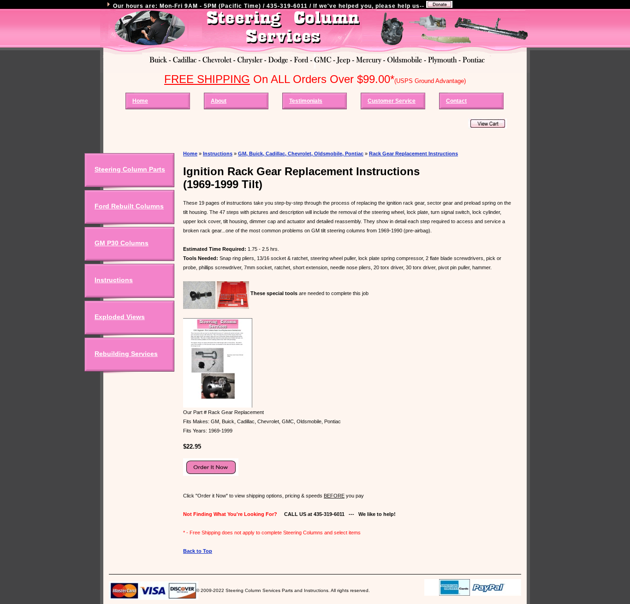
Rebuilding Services (126, 353)
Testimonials (305, 101)
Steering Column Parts (130, 169)
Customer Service (392, 101)
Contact (456, 101)
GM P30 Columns (122, 243)
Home (140, 101)
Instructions (114, 280)
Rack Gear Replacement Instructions (413, 153)
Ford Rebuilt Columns (129, 206)
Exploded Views (120, 316)
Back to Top (197, 551)
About (218, 101)
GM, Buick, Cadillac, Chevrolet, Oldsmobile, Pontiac (300, 153)
